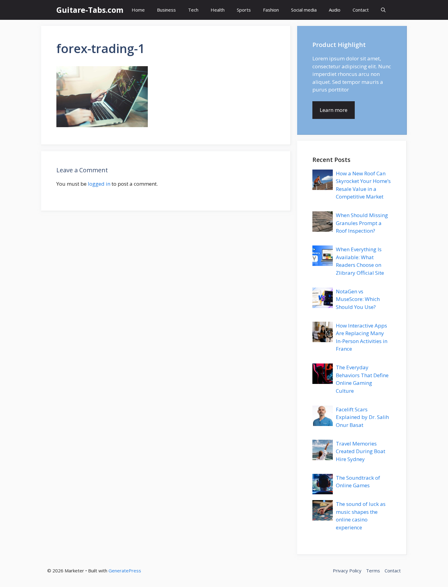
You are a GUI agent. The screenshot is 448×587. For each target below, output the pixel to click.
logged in (99, 183)
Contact (361, 10)
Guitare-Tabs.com (89, 10)
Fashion (271, 10)
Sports (244, 10)
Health (218, 10)
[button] (383, 10)
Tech (193, 10)
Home (138, 10)
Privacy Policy (347, 570)
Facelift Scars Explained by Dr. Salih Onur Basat (362, 417)
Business (166, 10)
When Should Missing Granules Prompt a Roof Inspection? (362, 223)
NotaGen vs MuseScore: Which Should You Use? (358, 299)
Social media (304, 10)
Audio (334, 10)
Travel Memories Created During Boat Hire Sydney (360, 451)
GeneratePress (124, 570)
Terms (373, 570)
